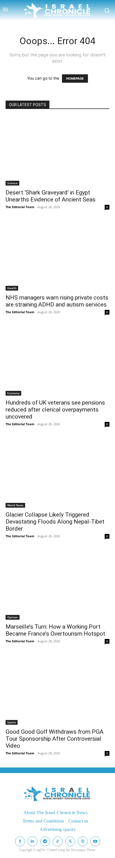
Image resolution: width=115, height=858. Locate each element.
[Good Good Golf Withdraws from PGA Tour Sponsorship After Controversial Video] (57, 690)
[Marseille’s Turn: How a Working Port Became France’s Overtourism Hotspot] (57, 585)
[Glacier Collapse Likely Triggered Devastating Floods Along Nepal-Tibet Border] (57, 473)
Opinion (12, 617)
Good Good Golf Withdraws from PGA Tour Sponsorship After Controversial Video (55, 738)
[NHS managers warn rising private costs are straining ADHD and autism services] (57, 256)
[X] (70, 841)
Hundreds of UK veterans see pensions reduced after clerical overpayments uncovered (55, 409)
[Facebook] (20, 841)
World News (15, 505)
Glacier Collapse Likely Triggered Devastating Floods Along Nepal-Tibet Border (55, 521)
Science (12, 183)
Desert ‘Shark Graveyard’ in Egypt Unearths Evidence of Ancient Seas (50, 196)
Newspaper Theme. (83, 850)
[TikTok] (58, 841)
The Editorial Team (20, 207)
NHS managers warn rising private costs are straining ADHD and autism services (57, 301)
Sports (11, 722)
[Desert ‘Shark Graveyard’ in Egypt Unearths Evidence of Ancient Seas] (57, 151)
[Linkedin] (32, 841)
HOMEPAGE (75, 78)
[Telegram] (45, 841)
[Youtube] (95, 841)
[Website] (83, 841)
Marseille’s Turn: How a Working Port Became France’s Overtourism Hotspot (55, 630)
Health (11, 288)
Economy (13, 393)
